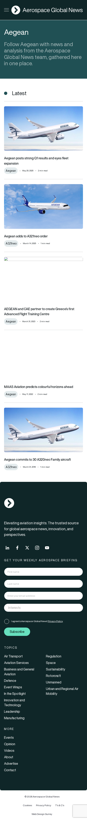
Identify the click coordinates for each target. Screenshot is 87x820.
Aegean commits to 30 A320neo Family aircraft (37, 459)
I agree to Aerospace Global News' (37, 621)
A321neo (11, 243)
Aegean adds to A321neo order (26, 236)
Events (9, 737)
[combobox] (43, 608)
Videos (9, 750)
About (8, 757)
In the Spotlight (15, 693)
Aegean (11, 171)
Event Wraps (13, 687)
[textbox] (39, 607)
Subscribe (17, 631)
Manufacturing (14, 718)
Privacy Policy (55, 621)
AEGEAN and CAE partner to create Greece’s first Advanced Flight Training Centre (39, 311)
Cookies (27, 805)
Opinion (9, 744)
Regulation (53, 656)
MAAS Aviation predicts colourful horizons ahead (38, 386)
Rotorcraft (53, 675)
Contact (10, 770)
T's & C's (59, 805)
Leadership (12, 711)
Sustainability (55, 669)
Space (51, 662)
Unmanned (53, 682)
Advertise (11, 763)
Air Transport (13, 656)
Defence (10, 680)
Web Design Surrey (42, 814)
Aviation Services (16, 662)
